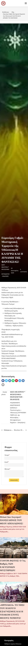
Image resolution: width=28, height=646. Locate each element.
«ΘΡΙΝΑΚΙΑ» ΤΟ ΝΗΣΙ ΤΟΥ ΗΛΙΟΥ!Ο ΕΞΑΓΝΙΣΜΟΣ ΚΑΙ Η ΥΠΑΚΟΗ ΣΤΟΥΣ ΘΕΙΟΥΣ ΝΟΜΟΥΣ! (12, 611)
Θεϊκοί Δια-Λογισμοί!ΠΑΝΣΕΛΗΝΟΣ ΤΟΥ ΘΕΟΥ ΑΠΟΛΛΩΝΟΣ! (11, 520)
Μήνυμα (7, 469)
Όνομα (7, 455)
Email (6, 462)
